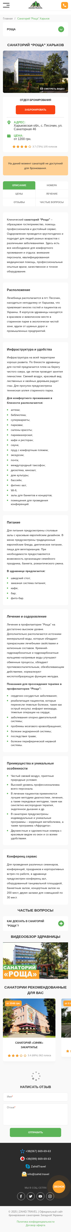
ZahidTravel (38, 1166)
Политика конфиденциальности (35, 1221)
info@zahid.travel (38, 1174)
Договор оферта (35, 1225)
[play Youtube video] (35, 960)
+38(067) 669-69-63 (38, 1151)
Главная (8, 18)
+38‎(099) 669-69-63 (38, 1158)
